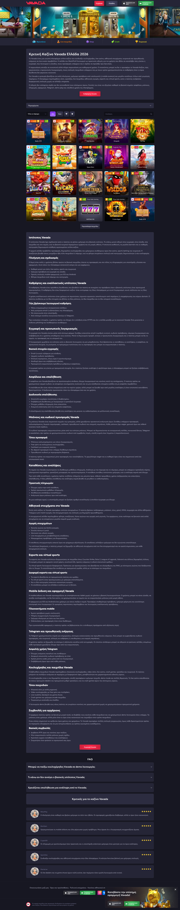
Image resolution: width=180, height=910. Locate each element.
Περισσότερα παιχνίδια (90, 226)
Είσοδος (112, 3)
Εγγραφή (99, 3)
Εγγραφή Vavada (90, 747)
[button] (2, 22)
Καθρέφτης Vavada (90, 94)
